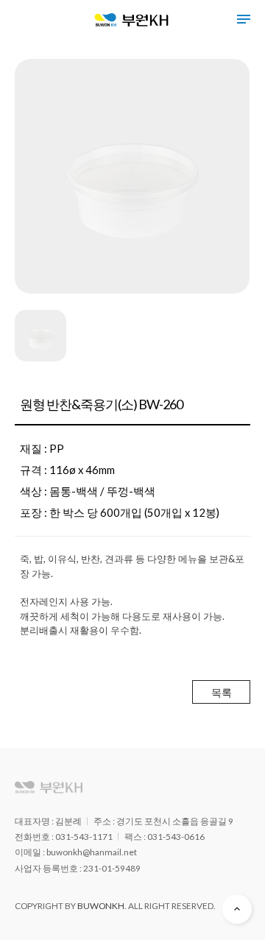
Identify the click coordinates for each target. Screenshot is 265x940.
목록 (221, 692)
